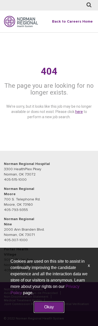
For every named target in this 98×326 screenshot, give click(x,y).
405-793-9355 (16, 210)
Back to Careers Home (72, 21)
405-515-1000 (15, 179)
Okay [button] (49, 307)
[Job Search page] (89, 5)
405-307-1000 (16, 240)
